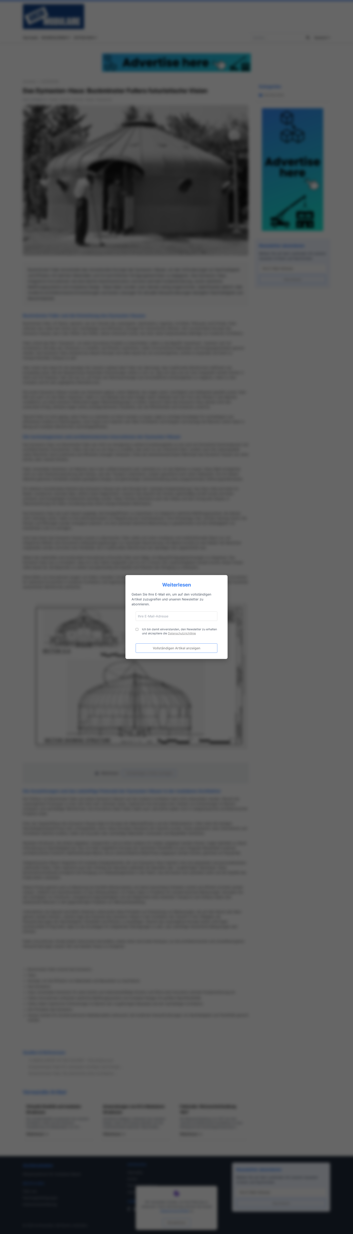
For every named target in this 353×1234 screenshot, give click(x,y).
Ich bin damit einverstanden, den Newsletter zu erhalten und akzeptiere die (179, 631)
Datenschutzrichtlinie (182, 633)
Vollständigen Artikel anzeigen (176, 648)
